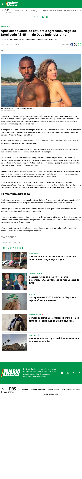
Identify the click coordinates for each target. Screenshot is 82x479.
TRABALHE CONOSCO (37, 389)
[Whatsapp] (80, 373)
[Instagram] (74, 373)
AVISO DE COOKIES (51, 394)
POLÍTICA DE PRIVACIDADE (70, 389)
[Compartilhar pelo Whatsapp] (79, 44)
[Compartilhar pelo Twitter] (75, 44)
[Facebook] (62, 373)
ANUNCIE (25, 389)
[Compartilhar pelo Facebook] (71, 44)
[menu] (2, 4)
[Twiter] (68, 373)
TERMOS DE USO (53, 389)
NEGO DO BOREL (7, 242)
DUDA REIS (17, 242)
